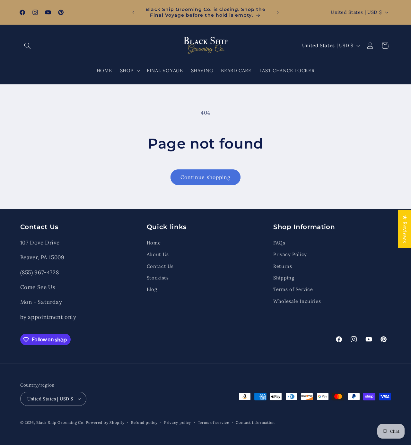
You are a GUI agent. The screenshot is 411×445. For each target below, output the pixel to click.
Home (154, 242)
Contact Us (160, 266)
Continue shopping (205, 177)
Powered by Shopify (105, 422)
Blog (152, 289)
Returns (282, 266)
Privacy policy (177, 422)
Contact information (255, 422)
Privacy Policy (290, 254)
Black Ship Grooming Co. (60, 422)
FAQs (279, 242)
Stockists (158, 277)
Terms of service (213, 422)
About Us (158, 254)
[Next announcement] (278, 12)
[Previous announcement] (133, 12)
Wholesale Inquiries (297, 301)
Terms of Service (293, 289)
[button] (27, 45)
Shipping (283, 277)
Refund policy (144, 422)
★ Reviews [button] (404, 229)
